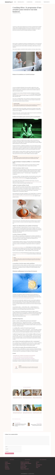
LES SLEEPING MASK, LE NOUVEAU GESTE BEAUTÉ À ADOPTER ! (24, 358)
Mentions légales (23, 467)
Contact (6, 464)
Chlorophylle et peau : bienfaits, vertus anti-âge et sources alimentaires (24, 355)
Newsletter (6, 466)
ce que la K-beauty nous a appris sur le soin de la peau (32, 181)
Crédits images (23, 464)
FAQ (36, 463)
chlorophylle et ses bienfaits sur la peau (20, 247)
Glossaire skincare (39, 464)
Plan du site (38, 466)
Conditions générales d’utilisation (26, 463)
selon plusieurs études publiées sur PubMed (23, 94)
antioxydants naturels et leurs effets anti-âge (19, 253)
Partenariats (7, 467)
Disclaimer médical (24, 466)
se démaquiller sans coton (27, 314)
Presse (37, 467)
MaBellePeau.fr (9, 2)
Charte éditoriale (7, 463)
